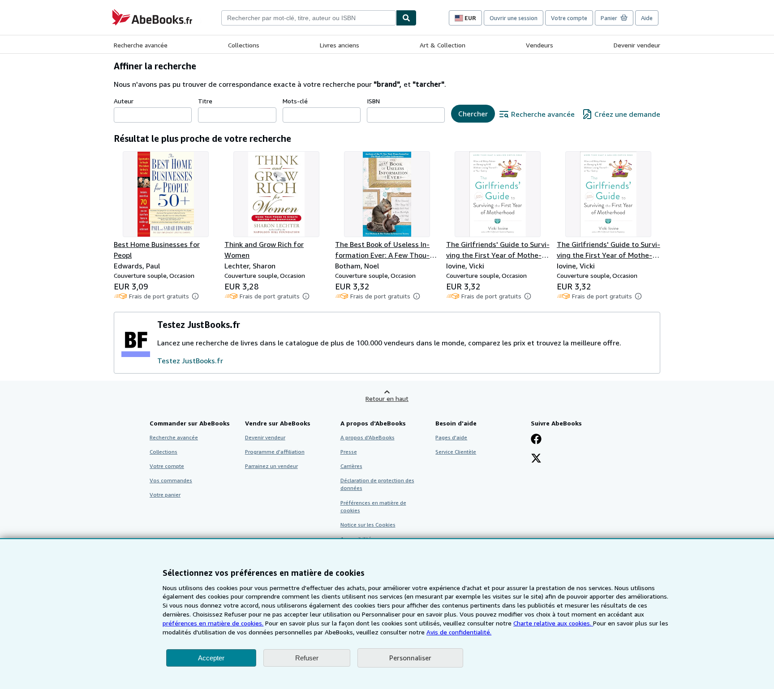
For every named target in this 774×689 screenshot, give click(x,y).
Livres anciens (339, 45)
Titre (205, 101)
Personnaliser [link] (410, 658)
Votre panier (165, 494)
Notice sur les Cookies (368, 524)
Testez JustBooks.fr (190, 360)
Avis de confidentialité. (458, 632)
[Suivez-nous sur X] (536, 459)
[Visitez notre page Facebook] (536, 439)
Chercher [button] (473, 113)
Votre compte (569, 17)
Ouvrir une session (514, 17)
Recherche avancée (141, 45)
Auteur (123, 101)
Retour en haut (387, 398)
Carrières (351, 466)
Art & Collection (442, 45)
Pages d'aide (451, 437)
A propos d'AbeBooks (367, 437)
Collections (243, 45)
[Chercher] (406, 18)
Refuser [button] (306, 658)
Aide (647, 17)
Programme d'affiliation (275, 451)
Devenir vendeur (637, 45)
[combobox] (308, 18)
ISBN (373, 101)
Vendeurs (539, 45)
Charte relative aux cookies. (553, 623)
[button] (195, 296)
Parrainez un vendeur (271, 466)
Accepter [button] (211, 658)
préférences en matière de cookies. (213, 623)
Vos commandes (171, 480)
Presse (348, 451)
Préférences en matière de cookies (373, 506)
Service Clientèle (455, 451)
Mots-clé (295, 101)
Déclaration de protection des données (377, 484)
